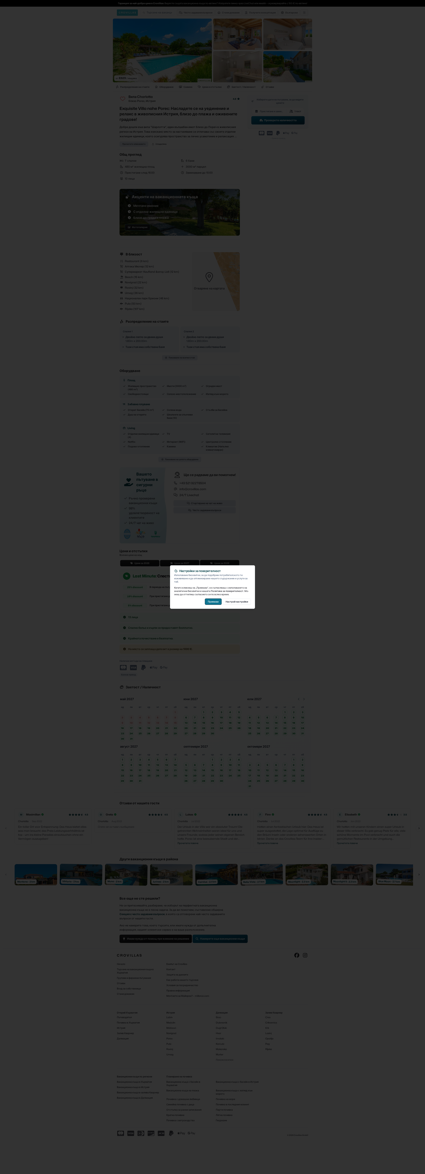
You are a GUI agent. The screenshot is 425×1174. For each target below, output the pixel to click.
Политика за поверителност (227, 591)
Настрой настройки (237, 601)
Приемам (213, 601)
